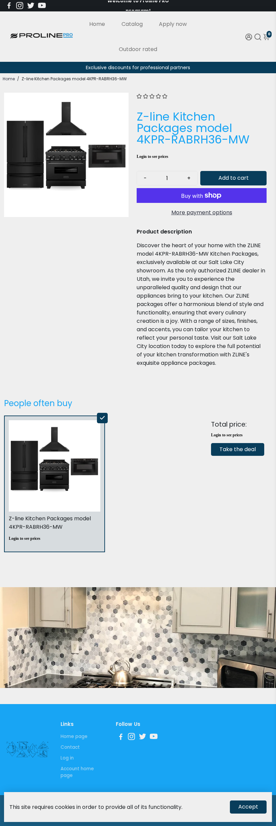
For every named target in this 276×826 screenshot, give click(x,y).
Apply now (173, 24)
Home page (74, 736)
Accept (248, 807)
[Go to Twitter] (31, 5)
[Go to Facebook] (9, 5)
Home (97, 24)
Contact (70, 747)
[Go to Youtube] (42, 5)
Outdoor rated (138, 49)
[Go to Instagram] (19, 5)
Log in (67, 758)
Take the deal (237, 449)
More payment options (201, 212)
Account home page (77, 772)
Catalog (132, 24)
